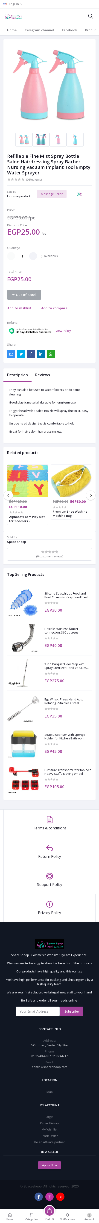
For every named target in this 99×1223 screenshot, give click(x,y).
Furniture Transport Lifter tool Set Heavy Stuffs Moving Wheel (67, 771)
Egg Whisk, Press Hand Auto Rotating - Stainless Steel (63, 701)
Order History (49, 1123)
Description (17, 374)
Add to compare (54, 308)
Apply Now (49, 1165)
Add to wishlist (19, 308)
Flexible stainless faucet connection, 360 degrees (61, 630)
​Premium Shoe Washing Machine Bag (70, 513)
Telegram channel (39, 30)
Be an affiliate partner (49, 1142)
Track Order (49, 1136)
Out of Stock (26, 295)
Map (50, 1092)
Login (49, 1117)
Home (12, 30)
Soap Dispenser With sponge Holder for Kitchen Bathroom (64, 736)
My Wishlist (49, 1129)
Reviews (42, 374)
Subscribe (71, 1011)
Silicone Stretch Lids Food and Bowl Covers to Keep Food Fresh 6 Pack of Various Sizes (68, 595)
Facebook (69, 30)
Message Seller (52, 194)
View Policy (63, 331)
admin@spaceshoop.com (49, 1067)
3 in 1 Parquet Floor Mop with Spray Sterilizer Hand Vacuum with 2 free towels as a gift (65, 666)
